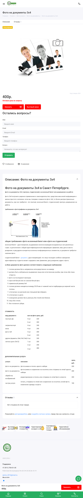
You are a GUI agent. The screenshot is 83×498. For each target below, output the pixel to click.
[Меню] (4, 4)
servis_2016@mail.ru (10, 475)
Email (4, 128)
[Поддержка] (79, 4)
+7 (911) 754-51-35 (9, 468)
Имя (4, 120)
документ (24, 258)
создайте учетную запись (41, 414)
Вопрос (5, 145)
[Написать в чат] (78, 479)
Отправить (9, 155)
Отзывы (17, 22)
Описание (6, 22)
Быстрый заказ (33, 107)
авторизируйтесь (21, 414)
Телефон (5, 136)
